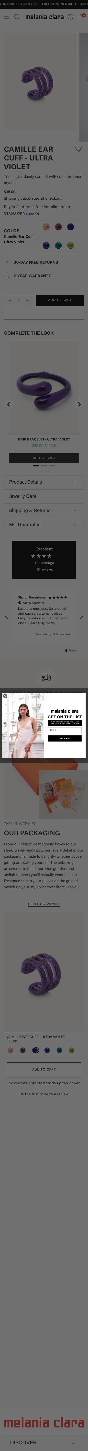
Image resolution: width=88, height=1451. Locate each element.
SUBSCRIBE (65, 738)
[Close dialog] (5, 696)
